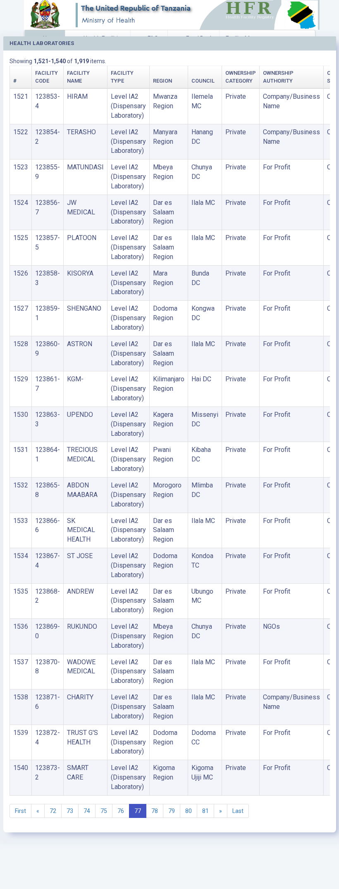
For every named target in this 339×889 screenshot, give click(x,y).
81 (205, 811)
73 (70, 811)
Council (203, 81)
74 (87, 811)
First (20, 811)
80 (188, 811)
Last (238, 811)
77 (137, 811)
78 (154, 811)
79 (171, 811)
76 (120, 811)
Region (162, 81)
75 (103, 811)
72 (53, 811)
